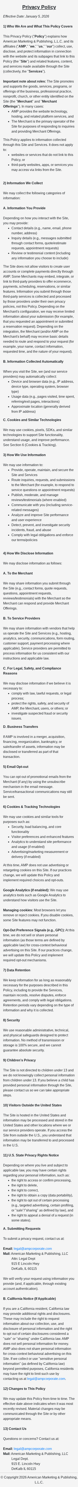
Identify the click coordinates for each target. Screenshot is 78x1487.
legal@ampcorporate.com (33, 1248)
